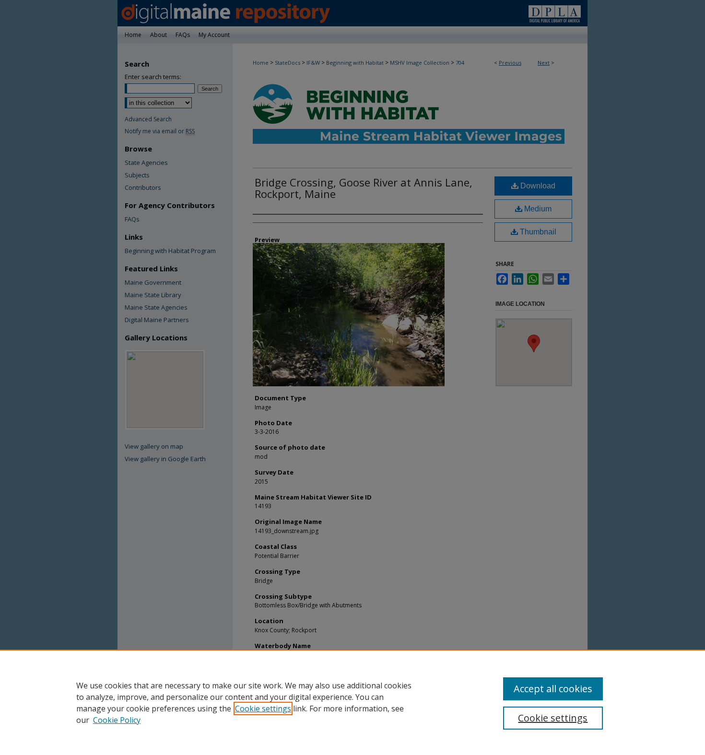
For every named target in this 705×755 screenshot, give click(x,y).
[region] (352, 702)
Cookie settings (263, 708)
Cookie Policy (117, 720)
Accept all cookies (553, 688)
